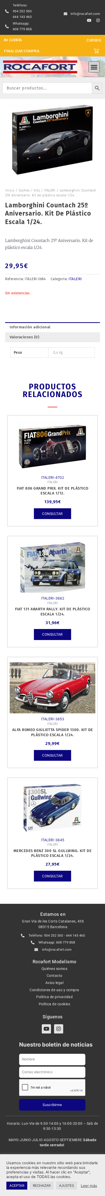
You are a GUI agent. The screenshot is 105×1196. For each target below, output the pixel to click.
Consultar (52, 514)
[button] (94, 67)
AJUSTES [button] (66, 1185)
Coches (24, 190)
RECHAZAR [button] (41, 1185)
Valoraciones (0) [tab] (24, 337)
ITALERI (50, 190)
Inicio (9, 190)
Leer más (89, 1185)
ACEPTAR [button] (16, 1185)
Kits (37, 190)
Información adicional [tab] (30, 327)
